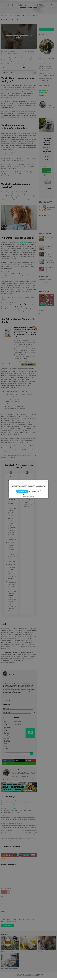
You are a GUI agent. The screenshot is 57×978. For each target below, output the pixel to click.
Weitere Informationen (36, 488)
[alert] (28, 489)
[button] (28, 495)
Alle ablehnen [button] (35, 491)
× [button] (46, 481)
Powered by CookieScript (28, 496)
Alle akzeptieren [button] (22, 491)
